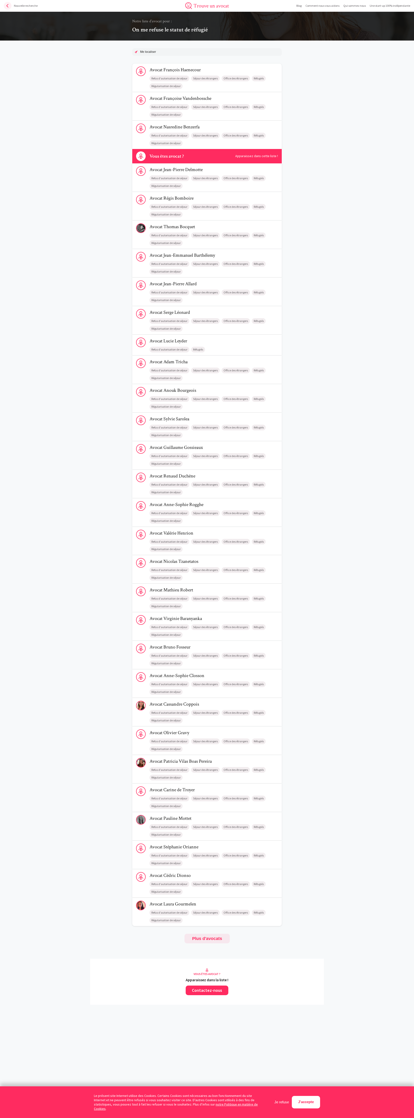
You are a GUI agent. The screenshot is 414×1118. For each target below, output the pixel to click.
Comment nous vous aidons (322, 5)
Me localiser (148, 52)
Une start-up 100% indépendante (390, 5)
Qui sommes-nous (354, 5)
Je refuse (281, 1102)
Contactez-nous (207, 990)
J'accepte (306, 1102)
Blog (299, 5)
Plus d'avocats (207, 938)
